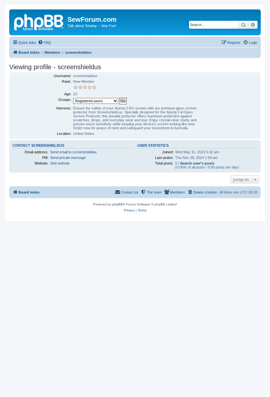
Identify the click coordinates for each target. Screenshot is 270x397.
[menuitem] (44, 42)
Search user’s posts (197, 163)
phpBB (117, 204)
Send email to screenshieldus (73, 152)
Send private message (68, 158)
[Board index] (39, 21)
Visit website (60, 163)
